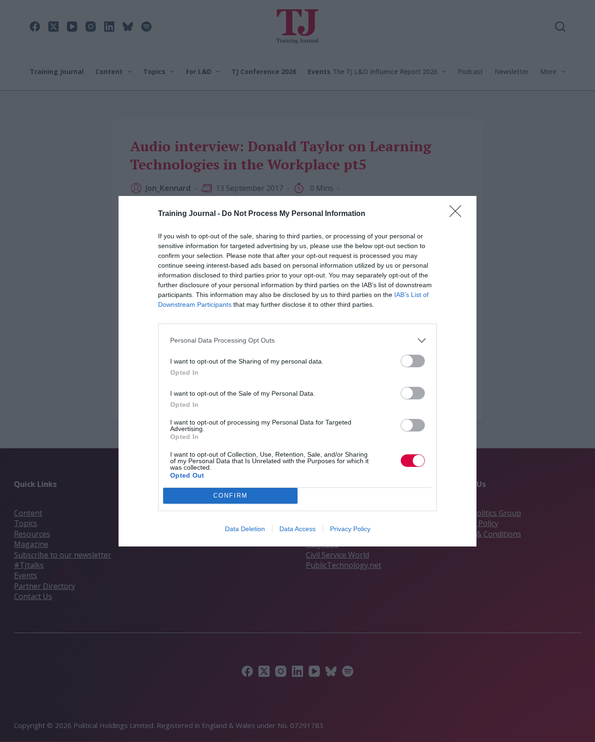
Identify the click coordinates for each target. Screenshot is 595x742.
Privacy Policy (350, 529)
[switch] (413, 361)
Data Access (297, 529)
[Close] (458, 214)
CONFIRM (230, 495)
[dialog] (297, 371)
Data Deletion (245, 529)
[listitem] (297, 340)
